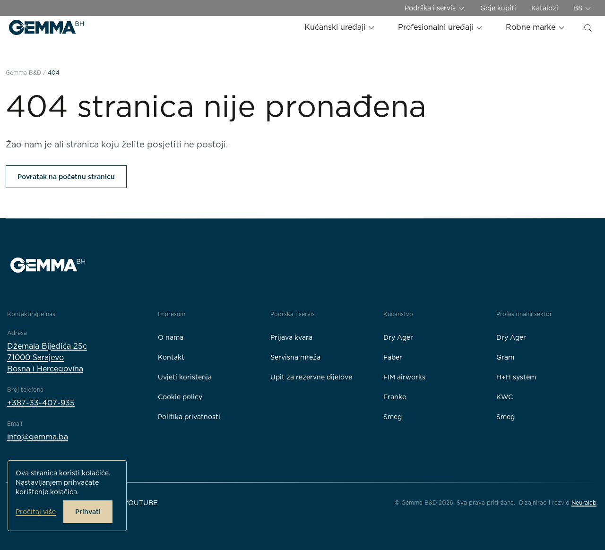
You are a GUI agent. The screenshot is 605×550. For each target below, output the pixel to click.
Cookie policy (180, 397)
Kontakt (171, 357)
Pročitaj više (36, 512)
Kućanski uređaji (336, 27)
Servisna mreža (295, 357)
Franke (394, 397)
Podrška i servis (431, 8)
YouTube (140, 503)
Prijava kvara (291, 337)
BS (578, 8)
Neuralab (583, 502)
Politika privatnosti (189, 417)
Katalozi (544, 8)
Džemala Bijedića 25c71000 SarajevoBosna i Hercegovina (47, 357)
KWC (504, 397)
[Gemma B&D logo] (46, 27)
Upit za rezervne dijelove (311, 377)
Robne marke (532, 27)
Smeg (392, 417)
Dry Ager (398, 337)
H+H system (516, 377)
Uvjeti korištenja (185, 377)
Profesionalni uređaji (436, 27)
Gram (505, 357)
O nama (170, 337)
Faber (392, 357)
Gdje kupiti (498, 8)
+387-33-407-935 (41, 402)
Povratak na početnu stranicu (66, 176)
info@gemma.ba (37, 436)
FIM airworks (404, 377)
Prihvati (88, 512)
